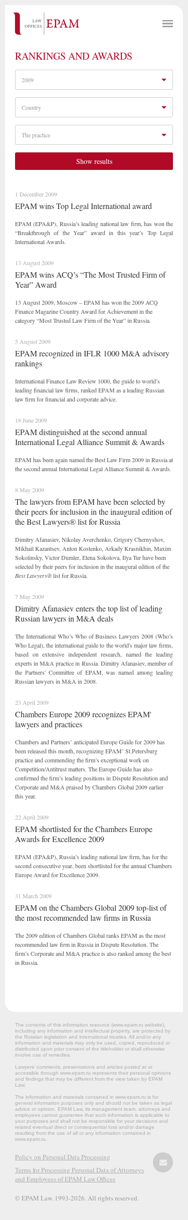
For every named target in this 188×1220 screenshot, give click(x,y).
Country (31, 107)
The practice (36, 135)
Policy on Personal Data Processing (62, 1156)
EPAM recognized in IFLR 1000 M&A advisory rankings (92, 358)
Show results (94, 161)
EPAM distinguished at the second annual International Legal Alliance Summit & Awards (89, 437)
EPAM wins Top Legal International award (83, 205)
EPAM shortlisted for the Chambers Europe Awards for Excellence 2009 (83, 834)
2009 (28, 80)
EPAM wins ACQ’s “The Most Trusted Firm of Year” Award (90, 279)
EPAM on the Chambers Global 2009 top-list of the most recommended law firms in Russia (90, 912)
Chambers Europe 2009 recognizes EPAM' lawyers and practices (83, 719)
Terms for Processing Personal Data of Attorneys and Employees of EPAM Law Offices (79, 1174)
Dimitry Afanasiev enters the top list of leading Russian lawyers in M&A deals (88, 613)
